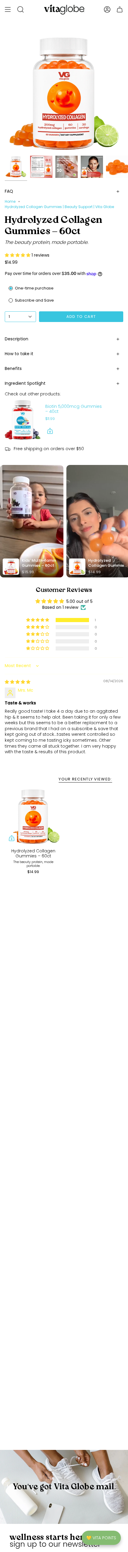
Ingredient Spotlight (25, 383)
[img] (17, 682)
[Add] (50, 431)
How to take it (19, 354)
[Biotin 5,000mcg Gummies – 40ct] (22, 420)
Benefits (13, 368)
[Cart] (119, 9)
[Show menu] (8, 9)
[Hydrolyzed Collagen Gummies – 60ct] (33, 816)
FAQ (9, 191)
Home (10, 201)
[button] (18, 255)
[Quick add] (11, 838)
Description (16, 339)
